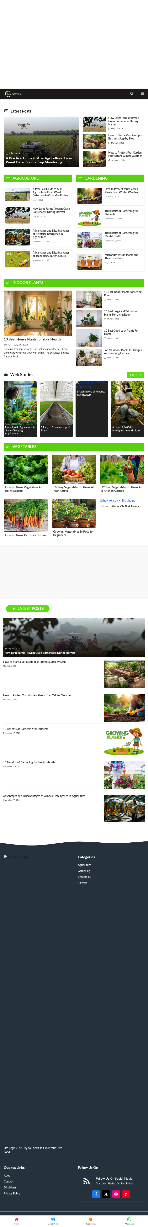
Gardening (84, 871)
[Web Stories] (91, 1221)
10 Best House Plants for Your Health (32, 339)
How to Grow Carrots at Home (25, 535)
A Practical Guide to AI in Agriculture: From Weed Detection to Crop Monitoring (50, 192)
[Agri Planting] (12, 94)
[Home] (17, 1221)
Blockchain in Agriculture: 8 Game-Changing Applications (20, 430)
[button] (131, 94)
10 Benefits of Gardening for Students (25, 729)
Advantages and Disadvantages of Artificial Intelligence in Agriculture (51, 234)
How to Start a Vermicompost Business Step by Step (34, 662)
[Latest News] (53, 1221)
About (7, 1175)
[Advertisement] (74, 44)
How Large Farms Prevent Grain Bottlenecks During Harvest (123, 121)
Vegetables (84, 877)
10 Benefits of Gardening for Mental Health (29, 762)
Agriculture (84, 865)
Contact (8, 1181)
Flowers (82, 883)
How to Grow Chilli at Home (120, 506)
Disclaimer (10, 1187)
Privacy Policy (12, 1193)
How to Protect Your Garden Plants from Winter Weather (37, 695)
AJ (9, 345)
